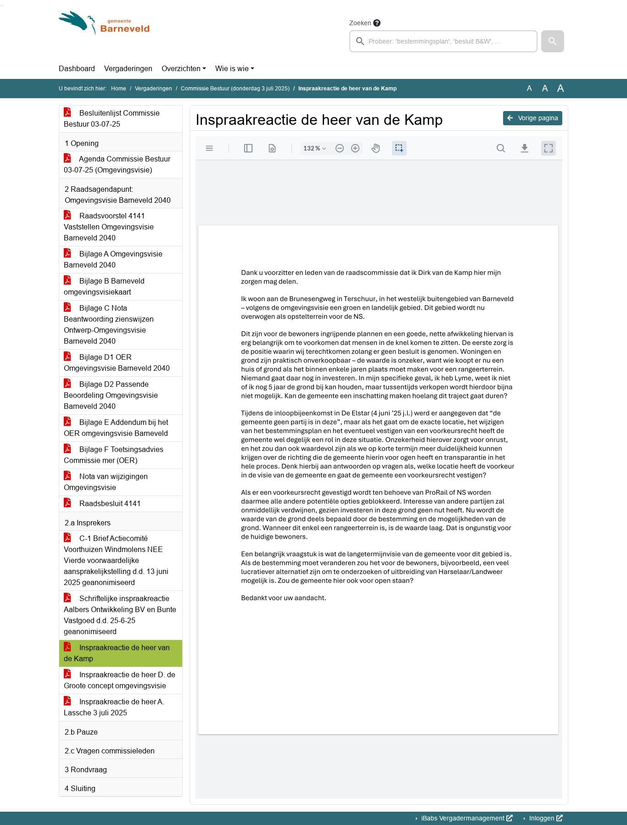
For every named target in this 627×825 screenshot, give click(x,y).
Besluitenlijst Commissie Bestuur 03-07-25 (112, 118)
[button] (552, 41)
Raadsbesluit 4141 (109, 503)
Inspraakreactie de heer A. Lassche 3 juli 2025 (114, 707)
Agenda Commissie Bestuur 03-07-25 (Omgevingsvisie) (117, 164)
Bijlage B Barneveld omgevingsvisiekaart (104, 286)
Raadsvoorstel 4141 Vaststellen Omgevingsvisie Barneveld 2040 (109, 227)
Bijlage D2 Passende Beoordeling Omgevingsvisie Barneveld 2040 (111, 395)
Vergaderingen (128, 68)
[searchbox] (443, 41)
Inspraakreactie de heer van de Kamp (117, 653)
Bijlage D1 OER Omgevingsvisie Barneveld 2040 (117, 362)
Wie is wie (232, 68)
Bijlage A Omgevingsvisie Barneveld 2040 (113, 259)
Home (118, 88)
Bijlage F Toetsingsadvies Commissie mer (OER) (113, 455)
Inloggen (541, 818)
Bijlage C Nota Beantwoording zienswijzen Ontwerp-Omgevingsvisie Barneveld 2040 (109, 324)
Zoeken (360, 23)
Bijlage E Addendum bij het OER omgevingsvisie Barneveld (116, 427)
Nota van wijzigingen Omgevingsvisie (106, 482)
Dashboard (77, 68)
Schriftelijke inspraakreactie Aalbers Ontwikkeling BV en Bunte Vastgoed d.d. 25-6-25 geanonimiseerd (120, 615)
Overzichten (181, 68)
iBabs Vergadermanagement (463, 818)
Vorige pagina (537, 118)
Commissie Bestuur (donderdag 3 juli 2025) (235, 88)
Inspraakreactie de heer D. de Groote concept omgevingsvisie (119, 680)
